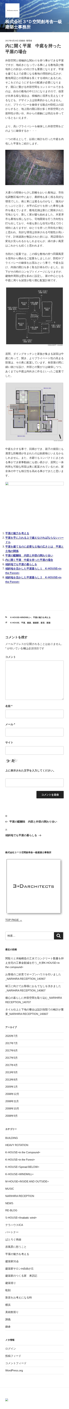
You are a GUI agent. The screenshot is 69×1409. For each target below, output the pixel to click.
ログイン (10, 1348)
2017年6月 (11, 1050)
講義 (8, 1319)
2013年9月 (11, 1072)
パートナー (12, 1232)
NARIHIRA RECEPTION (19, 1195)
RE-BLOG (11, 1210)
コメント (10, 656)
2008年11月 (12, 1101)
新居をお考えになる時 (18, 1297)
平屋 (23, 623)
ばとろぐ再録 (13, 1239)
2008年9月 (11, 1115)
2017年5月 (11, 1057)
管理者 (29, 41)
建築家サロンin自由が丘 (19, 1268)
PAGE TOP (67, 1362)
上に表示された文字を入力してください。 (30, 770)
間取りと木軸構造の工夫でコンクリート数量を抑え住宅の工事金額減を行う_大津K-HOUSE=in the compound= (34, 963)
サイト (9, 742)
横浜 (8, 1304)
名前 (8, 706)
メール (10, 724)
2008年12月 (12, 1093)
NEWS (9, 1203)
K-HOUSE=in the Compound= (22, 1152)
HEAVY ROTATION (16, 1145)
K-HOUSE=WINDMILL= (20, 617)
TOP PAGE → (13, 919)
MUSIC (9, 1188)
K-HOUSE (14, 623)
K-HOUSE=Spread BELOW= (22, 1166)
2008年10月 (12, 1108)
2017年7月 (11, 1043)
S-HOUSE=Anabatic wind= (21, 1217)
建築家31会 (12, 1261)
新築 (48, 623)
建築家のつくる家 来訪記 (21, 1275)
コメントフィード (16, 1363)
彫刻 (8, 1290)
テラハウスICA (14, 1224)
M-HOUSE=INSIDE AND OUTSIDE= (27, 1181)
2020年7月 (11, 1035)
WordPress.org (14, 1370)
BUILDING (11, 1137)
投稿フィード (13, 1355)
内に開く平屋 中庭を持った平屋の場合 (29, 559)
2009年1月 (11, 1086)
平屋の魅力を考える (17, 533)
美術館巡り (12, 1312)
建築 (29, 623)
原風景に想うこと (16, 1246)
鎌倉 (8, 1326)
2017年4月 (11, 1065)
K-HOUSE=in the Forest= (20, 1159)
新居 (43, 623)
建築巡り (10, 1282)
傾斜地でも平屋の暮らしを (21, 564)
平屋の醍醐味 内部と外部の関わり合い (29, 555)
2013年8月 (11, 1079)
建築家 (36, 623)
